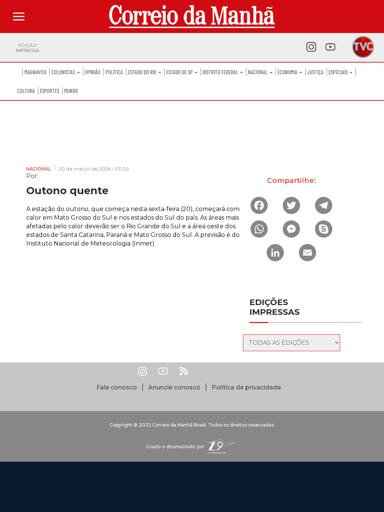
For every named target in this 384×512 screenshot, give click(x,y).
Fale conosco (116, 387)
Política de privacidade (246, 387)
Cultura (26, 90)
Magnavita (35, 72)
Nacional (258, 72)
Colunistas (63, 72)
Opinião (92, 72)
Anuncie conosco (174, 387)
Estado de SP (180, 72)
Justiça (315, 72)
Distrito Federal (220, 72)
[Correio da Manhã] (192, 16)
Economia (288, 72)
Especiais (338, 72)
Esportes (49, 90)
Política (114, 72)
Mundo (71, 90)
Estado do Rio (143, 72)
